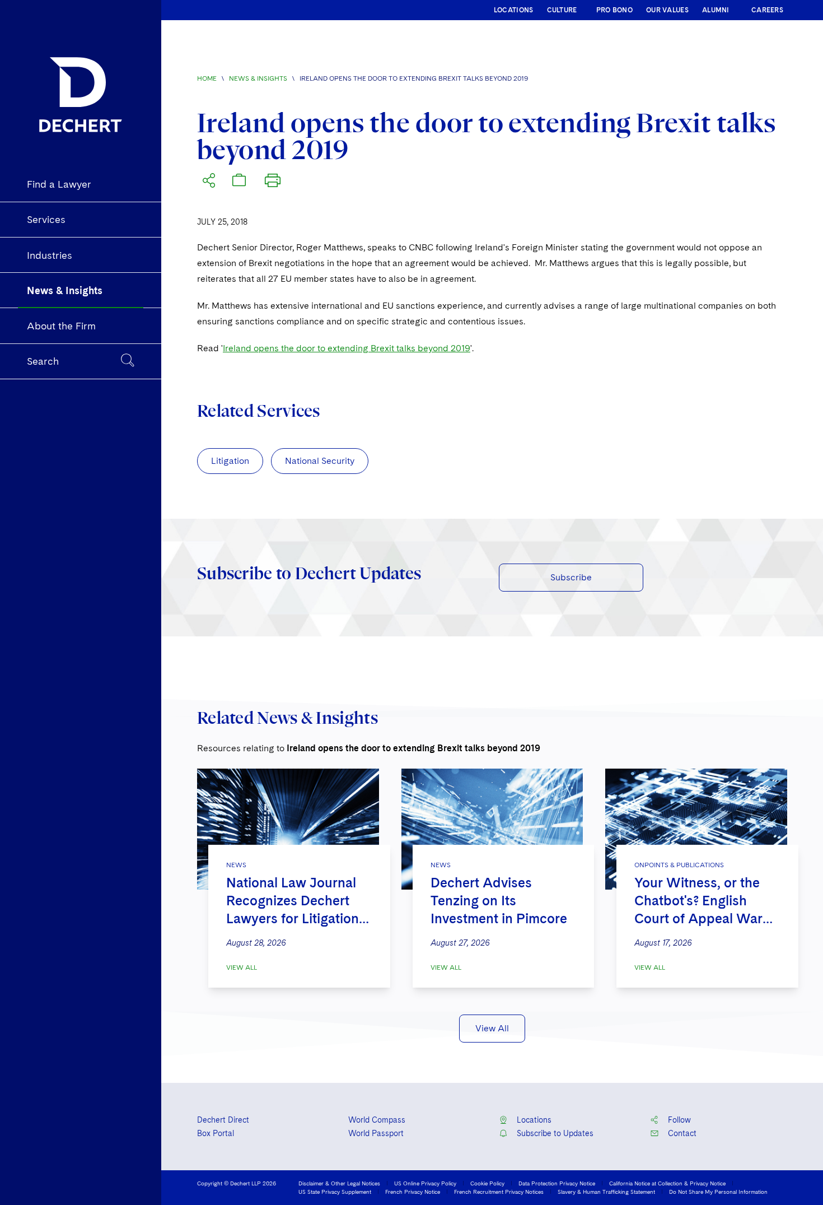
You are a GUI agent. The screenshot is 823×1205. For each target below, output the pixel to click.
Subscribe (571, 577)
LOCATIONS (514, 10)
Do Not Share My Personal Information (718, 1191)
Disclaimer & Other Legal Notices (339, 1183)
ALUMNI (716, 10)
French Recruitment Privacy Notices (499, 1191)
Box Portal (215, 1133)
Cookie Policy (487, 1183)
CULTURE (562, 10)
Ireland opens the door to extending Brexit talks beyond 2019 (346, 348)
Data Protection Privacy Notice (556, 1183)
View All (241, 967)
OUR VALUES (667, 10)
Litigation (230, 460)
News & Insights (258, 78)
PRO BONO (614, 10)
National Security (319, 460)
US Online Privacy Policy (425, 1183)
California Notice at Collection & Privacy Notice (667, 1183)
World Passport (376, 1133)
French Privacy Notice (412, 1191)
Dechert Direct (223, 1119)
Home (207, 78)
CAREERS (767, 10)
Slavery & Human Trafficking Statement (606, 1191)
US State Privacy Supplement (334, 1191)
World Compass (376, 1119)
